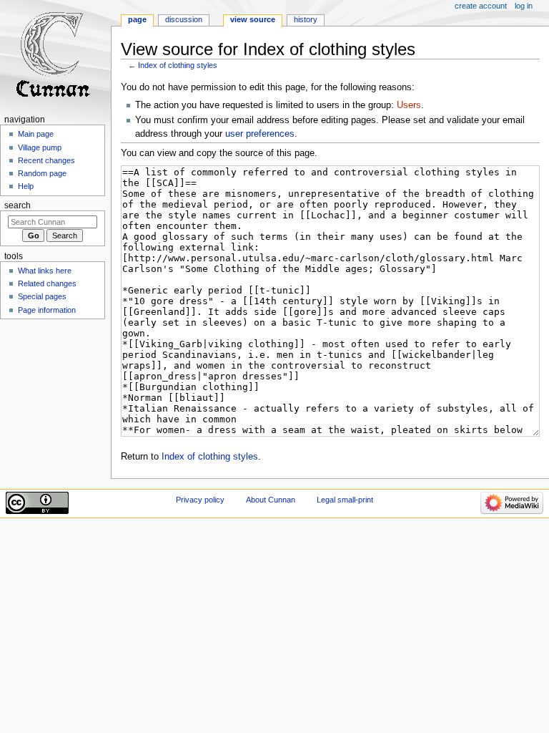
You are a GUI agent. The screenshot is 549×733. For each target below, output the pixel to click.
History (305, 19)
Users (409, 105)
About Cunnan (270, 499)
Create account (481, 5)
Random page (42, 173)
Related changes (47, 283)
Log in (524, 5)
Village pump (39, 147)
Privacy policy (200, 499)
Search (17, 205)
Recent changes (46, 160)
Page (137, 19)
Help (26, 186)
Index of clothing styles (177, 65)
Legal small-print (345, 499)
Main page (36, 134)
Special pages (42, 296)
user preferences (260, 134)
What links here (44, 270)
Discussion (183, 19)
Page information (47, 310)
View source (252, 19)
